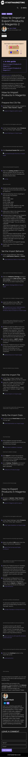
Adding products (6, 75)
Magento (9, 13)
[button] (18, 7)
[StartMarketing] (3, 2)
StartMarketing (15, 2)
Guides (4, 13)
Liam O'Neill (12, 28)
